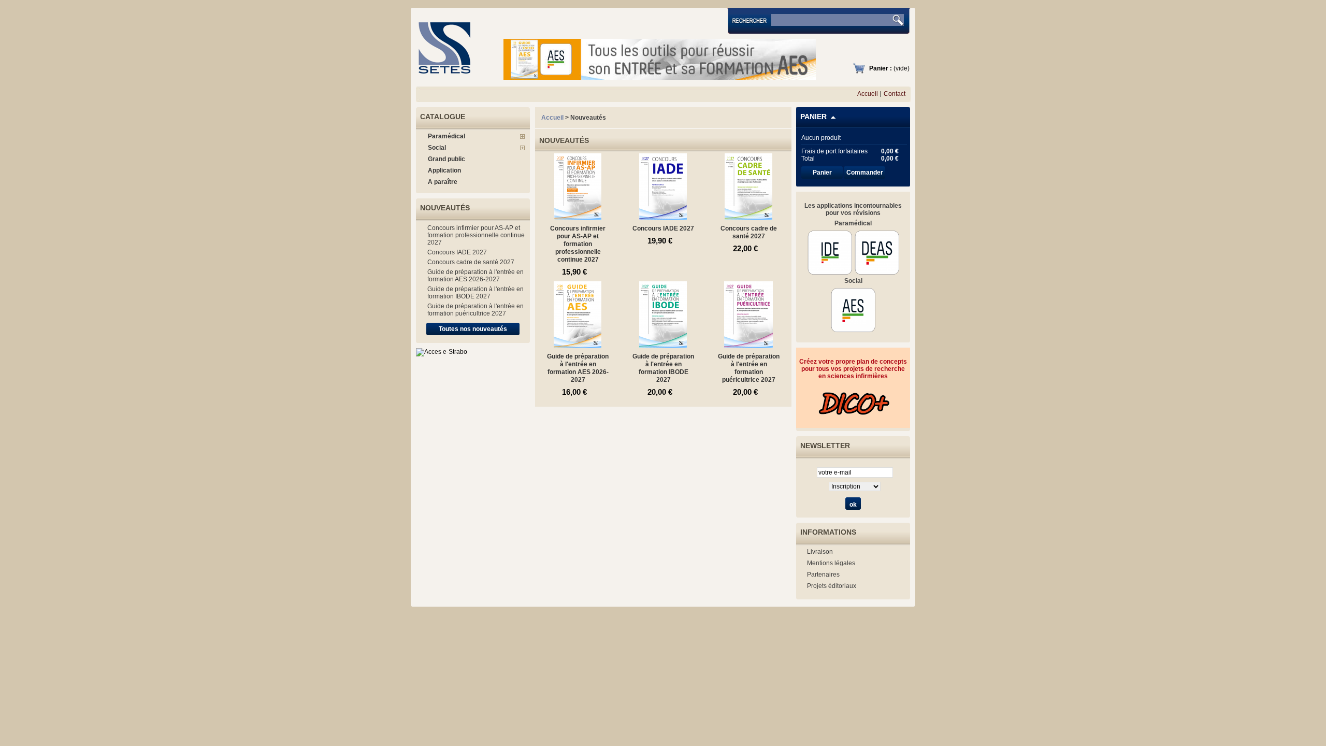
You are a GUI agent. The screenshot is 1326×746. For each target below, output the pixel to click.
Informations (828, 532)
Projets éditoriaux (831, 586)
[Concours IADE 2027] (663, 216)
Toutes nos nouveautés (473, 329)
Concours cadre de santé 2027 (470, 262)
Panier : (880, 68)
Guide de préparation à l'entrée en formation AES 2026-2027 (475, 275)
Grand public (446, 159)
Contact (894, 93)
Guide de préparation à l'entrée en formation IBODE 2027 (475, 292)
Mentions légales (831, 563)
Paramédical (446, 136)
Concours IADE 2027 (457, 252)
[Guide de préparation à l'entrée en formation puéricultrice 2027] (748, 344)
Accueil (867, 93)
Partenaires (823, 574)
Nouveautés (445, 208)
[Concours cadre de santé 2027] (748, 216)
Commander (864, 172)
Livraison (820, 551)
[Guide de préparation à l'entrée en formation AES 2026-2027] (577, 344)
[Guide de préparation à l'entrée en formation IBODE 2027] (663, 344)
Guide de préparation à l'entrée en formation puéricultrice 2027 (475, 310)
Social (437, 147)
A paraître (442, 181)
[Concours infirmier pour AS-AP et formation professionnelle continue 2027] (577, 216)
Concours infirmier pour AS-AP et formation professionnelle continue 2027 (476, 235)
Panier (813, 116)
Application (444, 170)
